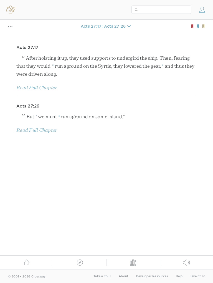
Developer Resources (152, 276)
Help (179, 276)
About (123, 276)
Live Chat (198, 276)
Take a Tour (102, 276)
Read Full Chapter (36, 87)
